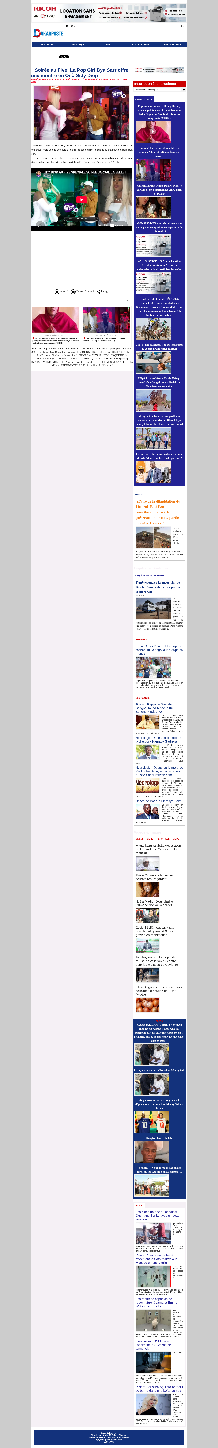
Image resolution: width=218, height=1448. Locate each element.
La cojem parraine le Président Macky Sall (159, 1070)
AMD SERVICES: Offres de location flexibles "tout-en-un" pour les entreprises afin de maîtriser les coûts (159, 265)
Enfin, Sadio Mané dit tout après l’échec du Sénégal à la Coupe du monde (159, 649)
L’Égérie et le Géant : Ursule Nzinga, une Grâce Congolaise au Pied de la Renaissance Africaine (159, 382)
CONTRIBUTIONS (66, 358)
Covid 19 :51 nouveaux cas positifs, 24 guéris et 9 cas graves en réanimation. (155, 931)
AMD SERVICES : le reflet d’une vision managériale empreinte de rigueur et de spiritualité (159, 227)
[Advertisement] (58, 266)
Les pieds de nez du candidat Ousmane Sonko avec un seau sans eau (157, 1215)
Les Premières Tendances (50, 355)
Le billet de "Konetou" (101, 365)
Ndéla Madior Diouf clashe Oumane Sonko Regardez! (154, 903)
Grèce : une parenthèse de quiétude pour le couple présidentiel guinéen (159, 347)
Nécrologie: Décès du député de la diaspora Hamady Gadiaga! (158, 739)
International (70, 355)
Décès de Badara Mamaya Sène (159, 801)
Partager (104, 291)
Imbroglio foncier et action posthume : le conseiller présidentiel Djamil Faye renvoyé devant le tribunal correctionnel (159, 420)
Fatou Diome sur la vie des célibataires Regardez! (155, 877)
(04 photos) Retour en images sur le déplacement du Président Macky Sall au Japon (159, 1104)
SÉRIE (150, 839)
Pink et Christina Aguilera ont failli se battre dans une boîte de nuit (159, 1388)
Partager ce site (44, 58)
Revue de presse (118, 358)
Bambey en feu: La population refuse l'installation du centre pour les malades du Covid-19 (157, 961)
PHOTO (104, 355)
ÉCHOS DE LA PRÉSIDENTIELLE (112, 351)
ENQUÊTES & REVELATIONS (149, 575)
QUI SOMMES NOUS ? (108, 361)
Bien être (89, 361)
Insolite (79, 361)
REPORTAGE (163, 839)
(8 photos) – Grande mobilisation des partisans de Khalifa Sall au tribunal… (159, 1170)
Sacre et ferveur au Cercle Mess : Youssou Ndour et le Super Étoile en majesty (104, 339)
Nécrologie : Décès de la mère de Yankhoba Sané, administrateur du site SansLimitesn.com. (159, 771)
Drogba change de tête (159, 1138)
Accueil (63, 291)
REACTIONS (84, 351)
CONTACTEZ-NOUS (171, 44)
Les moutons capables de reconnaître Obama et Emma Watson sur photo (156, 1302)
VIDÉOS (104, 358)
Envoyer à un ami (85, 291)
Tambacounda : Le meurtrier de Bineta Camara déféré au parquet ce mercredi (159, 587)
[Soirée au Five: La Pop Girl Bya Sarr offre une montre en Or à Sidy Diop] (81, 86)
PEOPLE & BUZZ (140, 44)
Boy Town (43, 351)
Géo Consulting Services (62, 351)
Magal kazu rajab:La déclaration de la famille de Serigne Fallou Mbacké (158, 849)
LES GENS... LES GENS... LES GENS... (87, 348)
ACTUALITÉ (47, 44)
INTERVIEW (38, 361)
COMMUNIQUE (88, 358)
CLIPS (176, 839)
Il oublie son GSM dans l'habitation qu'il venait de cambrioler (153, 1344)
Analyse (70, 361)
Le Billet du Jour (55, 348)
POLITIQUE (78, 44)
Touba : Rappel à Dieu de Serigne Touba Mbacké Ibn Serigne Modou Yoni (155, 708)
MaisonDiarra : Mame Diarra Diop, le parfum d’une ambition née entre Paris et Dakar (159, 190)
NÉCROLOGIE (55, 361)
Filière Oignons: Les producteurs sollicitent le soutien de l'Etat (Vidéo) (159, 990)
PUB (125, 361)
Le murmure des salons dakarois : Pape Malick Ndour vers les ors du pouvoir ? (159, 456)
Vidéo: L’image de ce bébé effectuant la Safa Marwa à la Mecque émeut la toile (156, 1259)
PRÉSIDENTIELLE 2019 (74, 365)
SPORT (109, 44)
